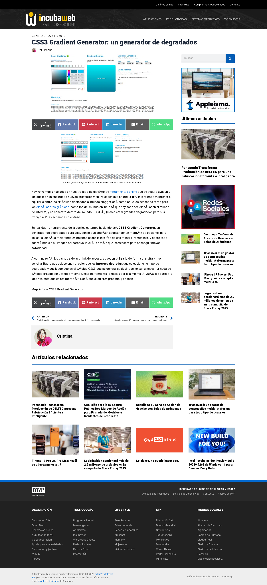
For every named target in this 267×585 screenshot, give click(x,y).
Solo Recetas (122, 520)
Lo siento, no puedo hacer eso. (157, 460)
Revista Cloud (81, 549)
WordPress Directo (84, 539)
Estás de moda (123, 525)
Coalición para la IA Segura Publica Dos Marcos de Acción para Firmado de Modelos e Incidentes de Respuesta (105, 410)
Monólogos (162, 539)
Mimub (36, 553)
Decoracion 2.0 (41, 520)
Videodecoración (42, 539)
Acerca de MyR (226, 493)
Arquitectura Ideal (42, 534)
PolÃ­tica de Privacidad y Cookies (203, 576)
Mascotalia (162, 544)
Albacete (202, 520)
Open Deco (38, 525)
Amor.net (120, 534)
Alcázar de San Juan (209, 525)
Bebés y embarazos (126, 529)
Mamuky (120, 539)
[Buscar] (230, 58)
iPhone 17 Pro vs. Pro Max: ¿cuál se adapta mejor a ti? (218, 278)
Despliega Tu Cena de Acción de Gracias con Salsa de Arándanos (219, 238)
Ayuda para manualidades (47, 544)
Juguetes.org (164, 534)
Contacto (235, 4)
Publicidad (183, 4)
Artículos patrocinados (155, 493)
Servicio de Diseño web (186, 493)
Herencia (202, 553)
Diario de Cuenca (207, 544)
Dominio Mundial (165, 525)
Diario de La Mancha (209, 549)
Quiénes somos (164, 4)
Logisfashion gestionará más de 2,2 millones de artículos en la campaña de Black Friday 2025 (219, 301)
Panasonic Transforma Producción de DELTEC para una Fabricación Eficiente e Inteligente (208, 172)
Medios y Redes (224, 489)
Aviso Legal (228, 576)
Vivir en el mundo (125, 549)
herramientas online (123, 191)
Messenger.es (81, 525)
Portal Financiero (166, 553)
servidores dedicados (48, 581)
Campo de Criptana (209, 534)
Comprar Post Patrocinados (209, 4)
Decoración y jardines (44, 549)
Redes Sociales (82, 544)
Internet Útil (80, 553)
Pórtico (36, 558)
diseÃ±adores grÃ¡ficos (52, 207)
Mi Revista (162, 558)
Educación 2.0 (164, 520)
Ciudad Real (204, 539)
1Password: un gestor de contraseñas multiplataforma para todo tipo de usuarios (219, 258)
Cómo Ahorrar (164, 549)
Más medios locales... (210, 558)
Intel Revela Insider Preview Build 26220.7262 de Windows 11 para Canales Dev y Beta (211, 464)
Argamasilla (204, 529)
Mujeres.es (121, 544)
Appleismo (79, 529)
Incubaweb (79, 534)
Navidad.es (163, 529)
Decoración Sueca (42, 529)
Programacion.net (83, 520)
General (38, 36)
